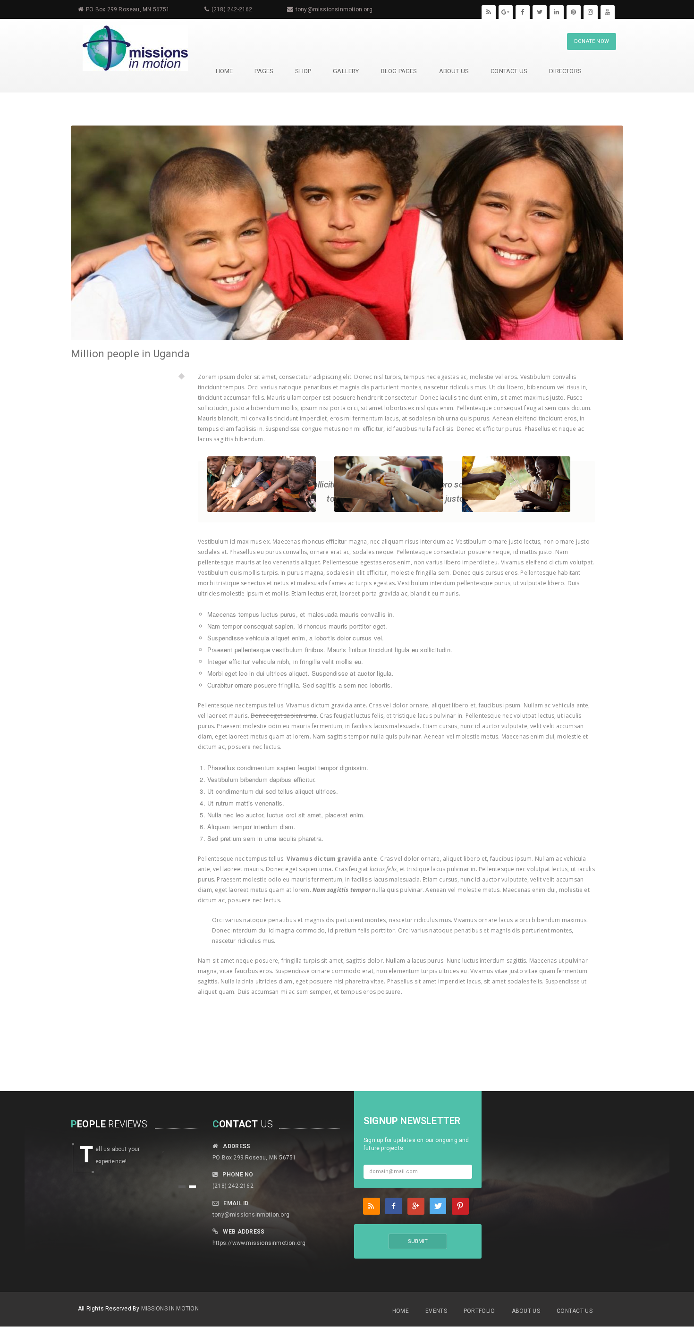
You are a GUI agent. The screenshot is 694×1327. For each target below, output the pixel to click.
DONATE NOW (591, 41)
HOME (224, 71)
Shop (303, 71)
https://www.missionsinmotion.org (258, 1243)
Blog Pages (399, 71)
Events (436, 1311)
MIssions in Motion (170, 1308)
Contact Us (509, 71)
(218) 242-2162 (232, 9)
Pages (263, 71)
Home (400, 1311)
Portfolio (479, 1311)
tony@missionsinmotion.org (334, 9)
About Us (454, 71)
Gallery (346, 71)
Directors (565, 71)
